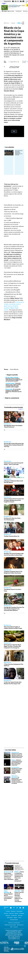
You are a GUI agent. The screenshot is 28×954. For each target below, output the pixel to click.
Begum (15, 917)
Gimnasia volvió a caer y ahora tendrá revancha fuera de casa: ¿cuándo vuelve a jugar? (13, 385)
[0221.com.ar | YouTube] (20, 1)
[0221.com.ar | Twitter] (18, 1)
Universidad (11, 11)
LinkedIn (23, 907)
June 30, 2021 (18, 294)
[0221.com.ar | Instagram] (13, 1)
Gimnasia (20, 915)
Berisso (16, 913)
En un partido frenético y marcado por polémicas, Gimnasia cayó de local (13, 390)
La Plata (8, 911)
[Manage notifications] (25, 946)
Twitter (17, 907)
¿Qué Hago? (10, 917)
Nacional (11, 913)
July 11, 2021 (7, 220)
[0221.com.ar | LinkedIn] (23, 1)
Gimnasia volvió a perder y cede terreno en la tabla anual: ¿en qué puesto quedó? (14, 379)
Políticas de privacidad (10, 924)
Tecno (19, 917)
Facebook (14, 907)
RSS (11, 927)
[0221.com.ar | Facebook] (15, 1)
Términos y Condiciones (14, 922)
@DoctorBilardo (14, 281)
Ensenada (21, 913)
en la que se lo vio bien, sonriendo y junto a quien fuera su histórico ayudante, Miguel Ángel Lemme (14, 306)
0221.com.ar (6, 23)
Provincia (6, 913)
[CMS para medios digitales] (17, 949)
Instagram (11, 907)
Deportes (13, 23)
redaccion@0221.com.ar (14, 937)
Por (5, 62)
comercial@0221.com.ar (14, 938)
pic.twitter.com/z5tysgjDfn (12, 290)
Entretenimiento (14, 919)
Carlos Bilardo (14, 369)
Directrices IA (20, 924)
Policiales (4, 11)
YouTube (20, 907)
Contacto (15, 927)
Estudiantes (18, 11)
